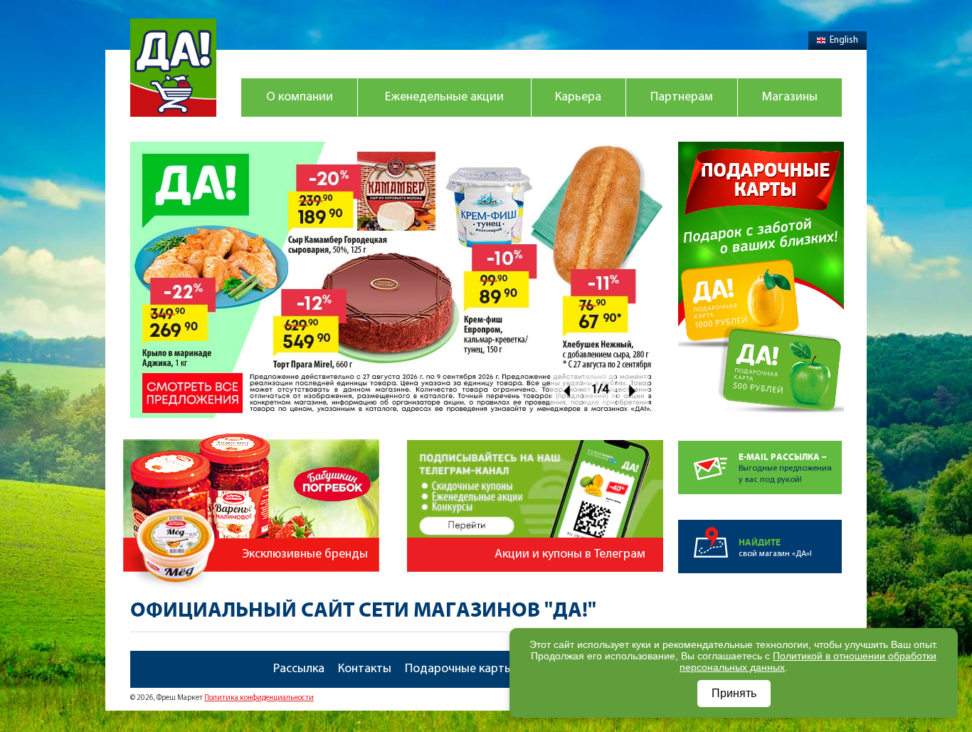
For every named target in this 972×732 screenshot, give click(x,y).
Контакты (364, 669)
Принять (734, 693)
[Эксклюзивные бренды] (253, 426)
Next (633, 391)
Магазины (790, 97)
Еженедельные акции (444, 97)
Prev (566, 391)
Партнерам (681, 97)
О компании (299, 97)
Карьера (578, 97)
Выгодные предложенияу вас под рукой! (785, 468)
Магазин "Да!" (173, 68)
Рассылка (298, 669)
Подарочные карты (459, 669)
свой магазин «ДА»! (775, 548)
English (844, 40)
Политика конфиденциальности (259, 698)
